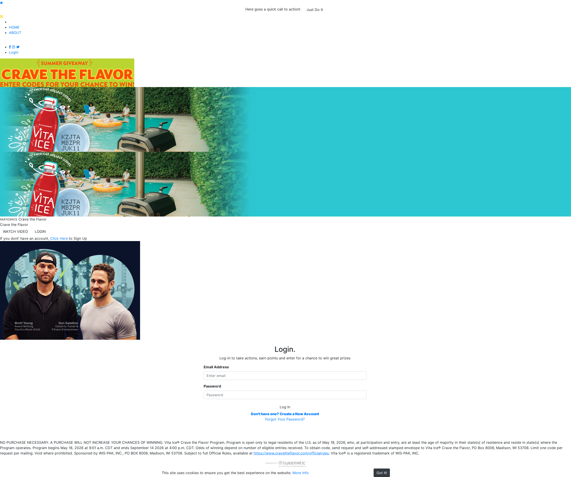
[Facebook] (10, 47)
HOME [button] (14, 27)
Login (13, 52)
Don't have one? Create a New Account (285, 414)
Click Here (59, 238)
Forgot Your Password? (285, 419)
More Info (300, 473)
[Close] (1, 2)
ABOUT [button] (15, 32)
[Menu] (1, 16)
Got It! (382, 473)
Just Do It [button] (314, 9)
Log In (285, 407)
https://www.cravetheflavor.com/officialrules (291, 453)
